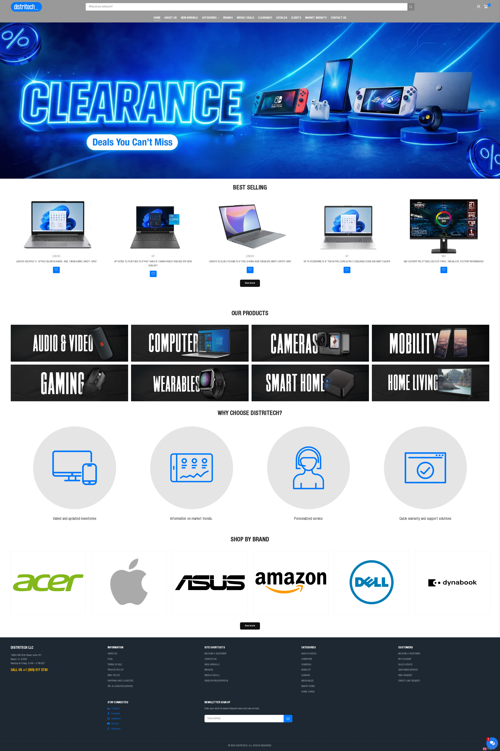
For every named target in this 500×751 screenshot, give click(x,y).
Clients (296, 17)
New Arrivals (189, 17)
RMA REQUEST (405, 675)
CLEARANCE (265, 17)
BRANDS (208, 670)
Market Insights (316, 17)
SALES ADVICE (405, 665)
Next (490, 100)
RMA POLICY (114, 675)
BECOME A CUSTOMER (215, 654)
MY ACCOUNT (404, 659)
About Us (170, 17)
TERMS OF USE (115, 665)
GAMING (305, 675)
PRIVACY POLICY (115, 670)
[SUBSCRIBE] (288, 718)
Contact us (338, 17)
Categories (210, 17)
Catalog (281, 17)
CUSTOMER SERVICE (408, 670)
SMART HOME (308, 686)
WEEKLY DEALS (245, 17)
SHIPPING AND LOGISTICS (120, 681)
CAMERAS (306, 665)
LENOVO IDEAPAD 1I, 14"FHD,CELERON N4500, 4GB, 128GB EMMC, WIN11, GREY (56, 261)
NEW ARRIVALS (212, 665)
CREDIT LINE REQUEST (409, 681)
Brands (228, 17)
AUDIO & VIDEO (308, 654)
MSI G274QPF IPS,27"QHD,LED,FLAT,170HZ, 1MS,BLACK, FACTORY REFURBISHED (444, 261)
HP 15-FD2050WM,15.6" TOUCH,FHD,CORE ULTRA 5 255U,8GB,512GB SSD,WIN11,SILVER (347, 261)
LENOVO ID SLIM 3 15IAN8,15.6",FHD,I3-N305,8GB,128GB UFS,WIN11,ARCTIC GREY (250, 261)
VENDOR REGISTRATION (216, 681)
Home (157, 17)
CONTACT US (210, 659)
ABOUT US (112, 654)
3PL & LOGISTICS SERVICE (120, 686)
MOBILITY (306, 670)
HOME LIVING (308, 692)
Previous (10, 100)
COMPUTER (306, 659)
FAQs (110, 659)
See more (250, 283)
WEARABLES (307, 681)
